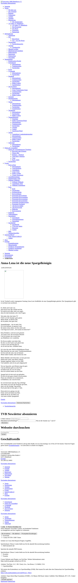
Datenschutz (11, 581)
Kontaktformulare (14, 445)
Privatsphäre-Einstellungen (29, 533)
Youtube (5, 556)
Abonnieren (5, 423)
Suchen (4, 434)
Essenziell (6, 535)
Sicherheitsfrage (9, 421)
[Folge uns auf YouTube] (2, 448)
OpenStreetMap (8, 566)
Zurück (3, 399)
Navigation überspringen (8, 3)
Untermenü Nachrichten (23, 403)
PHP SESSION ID (8, 546)
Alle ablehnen (16, 533)
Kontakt (3, 458)
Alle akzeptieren (6, 533)
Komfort (5, 554)
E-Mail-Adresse (5, 419)
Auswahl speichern (7, 579)
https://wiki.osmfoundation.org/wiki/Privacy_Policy (16, 573)
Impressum (4, 581)
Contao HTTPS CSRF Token (12, 537)
